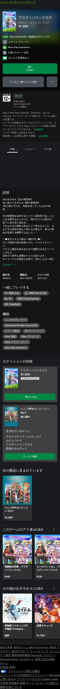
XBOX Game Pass (39, 647)
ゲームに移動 (30, 456)
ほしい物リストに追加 (25, 81)
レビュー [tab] (30, 148)
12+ (16, 96)
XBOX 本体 (6, 647)
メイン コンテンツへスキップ (17, 2)
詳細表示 (7, 264)
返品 (37, 659)
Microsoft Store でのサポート (17, 659)
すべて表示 (36, 529)
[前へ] (47, 529)
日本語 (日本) (8, 667)
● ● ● (52, 82)
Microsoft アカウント (43, 655)
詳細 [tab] (12, 148)
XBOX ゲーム (20, 647)
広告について (14, 687)
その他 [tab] (47, 148)
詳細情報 (38, 129)
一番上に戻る (30, 396)
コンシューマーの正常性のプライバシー (24, 675)
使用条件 (14, 683)
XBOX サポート (20, 651)
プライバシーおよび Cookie (33, 679)
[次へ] (54, 529)
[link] (17, 498)
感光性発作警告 (20, 655)
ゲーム (4, 663)
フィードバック (39, 651)
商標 (22, 683)
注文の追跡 (47, 659)
